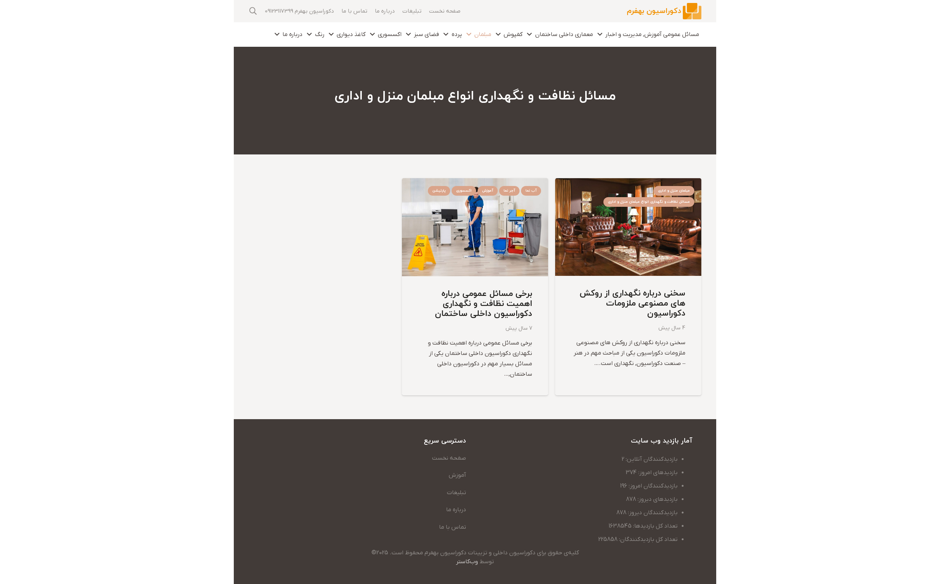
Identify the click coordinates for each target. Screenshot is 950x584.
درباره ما (456, 509)
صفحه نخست (449, 458)
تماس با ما (452, 527)
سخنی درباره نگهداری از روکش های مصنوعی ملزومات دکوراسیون (632, 303)
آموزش (457, 475)
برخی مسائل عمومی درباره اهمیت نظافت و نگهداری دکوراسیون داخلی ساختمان (483, 304)
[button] (253, 11)
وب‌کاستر (467, 561)
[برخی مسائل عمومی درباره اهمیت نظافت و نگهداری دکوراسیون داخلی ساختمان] (475, 183)
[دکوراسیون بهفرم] (692, 11)
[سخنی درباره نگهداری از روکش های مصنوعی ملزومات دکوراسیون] (628, 183)
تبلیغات (456, 492)
